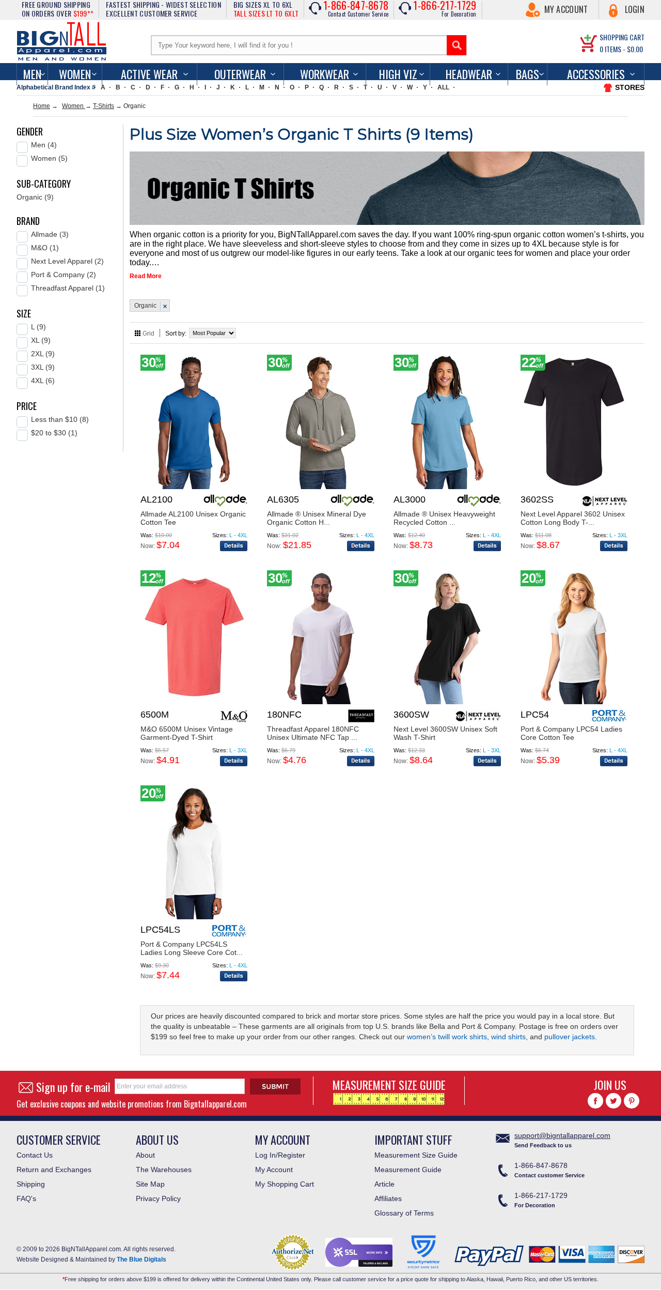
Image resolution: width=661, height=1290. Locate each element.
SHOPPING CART (622, 37)
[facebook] (595, 1101)
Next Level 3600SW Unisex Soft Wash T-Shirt (445, 733)
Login (635, 9)
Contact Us (35, 1155)
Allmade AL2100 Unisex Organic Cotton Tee (193, 518)
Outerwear (240, 74)
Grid (148, 333)
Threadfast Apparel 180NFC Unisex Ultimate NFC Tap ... (313, 733)
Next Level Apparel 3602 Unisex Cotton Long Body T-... (573, 518)
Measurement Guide (408, 1169)
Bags (527, 74)
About (145, 1155)
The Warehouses (164, 1169)
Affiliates (388, 1198)
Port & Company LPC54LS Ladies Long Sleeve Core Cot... (191, 948)
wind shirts (507, 1037)
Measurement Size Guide (416, 1155)
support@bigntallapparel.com (562, 1135)
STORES (629, 87)
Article (384, 1184)
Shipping (31, 1184)
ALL (443, 87)
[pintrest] (631, 1101)
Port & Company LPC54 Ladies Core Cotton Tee (571, 733)
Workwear (324, 74)
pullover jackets (569, 1037)
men (32, 74)
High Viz (398, 74)
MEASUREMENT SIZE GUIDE (389, 1084)
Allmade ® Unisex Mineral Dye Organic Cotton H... (316, 518)
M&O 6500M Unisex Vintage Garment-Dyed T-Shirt (186, 733)
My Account (566, 9)
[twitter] (613, 1101)
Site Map (150, 1184)
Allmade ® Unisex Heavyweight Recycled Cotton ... (444, 518)
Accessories (596, 74)
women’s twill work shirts (447, 1037)
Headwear (469, 74)
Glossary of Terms (404, 1213)
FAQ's (26, 1198)
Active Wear (149, 74)
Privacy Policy (158, 1198)
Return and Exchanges (54, 1169)
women (75, 74)
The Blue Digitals (141, 1259)
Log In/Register (280, 1155)
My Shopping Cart (284, 1184)
